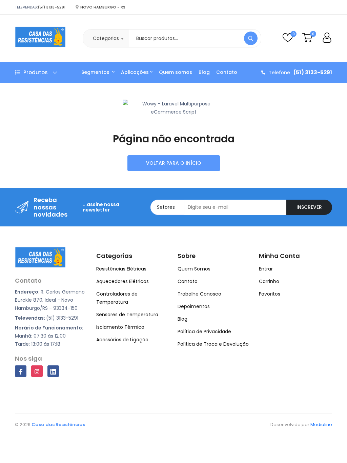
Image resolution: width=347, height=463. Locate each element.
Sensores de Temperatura (127, 314)
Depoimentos (194, 306)
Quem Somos (194, 268)
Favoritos (269, 293)
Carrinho (269, 281)
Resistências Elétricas (121, 268)
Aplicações (135, 72)
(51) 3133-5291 (51, 7)
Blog (204, 72)
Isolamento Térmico (120, 327)
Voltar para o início (173, 163)
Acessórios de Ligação (122, 339)
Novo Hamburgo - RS (102, 7)
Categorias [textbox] (106, 38)
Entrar (266, 268)
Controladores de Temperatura (117, 297)
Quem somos (175, 72)
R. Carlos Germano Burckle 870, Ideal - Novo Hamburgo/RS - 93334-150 (50, 299)
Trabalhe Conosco (199, 293)
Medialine (321, 424)
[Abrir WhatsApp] (330, 446)
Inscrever (309, 207)
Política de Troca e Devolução (213, 344)
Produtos (35, 72)
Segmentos (96, 72)
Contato (226, 72)
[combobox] (106, 38)
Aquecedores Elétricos (122, 281)
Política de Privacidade (204, 331)
